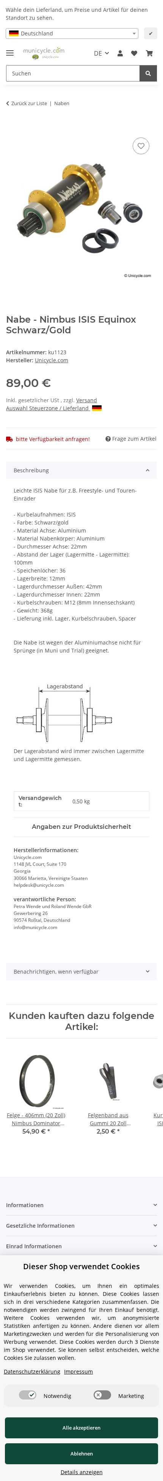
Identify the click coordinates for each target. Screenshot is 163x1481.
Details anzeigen (82, 1472)
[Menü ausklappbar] (10, 49)
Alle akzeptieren (81, 1427)
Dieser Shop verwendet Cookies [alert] (81, 1266)
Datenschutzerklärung (32, 1371)
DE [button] (98, 53)
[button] (120, 53)
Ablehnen (82, 1453)
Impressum (78, 1371)
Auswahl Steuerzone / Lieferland (48, 408)
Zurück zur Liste (29, 103)
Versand (86, 400)
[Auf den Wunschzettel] (141, 146)
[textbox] (72, 33)
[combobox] (72, 33)
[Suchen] (148, 73)
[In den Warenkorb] (12, 127)
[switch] (27, 1394)
